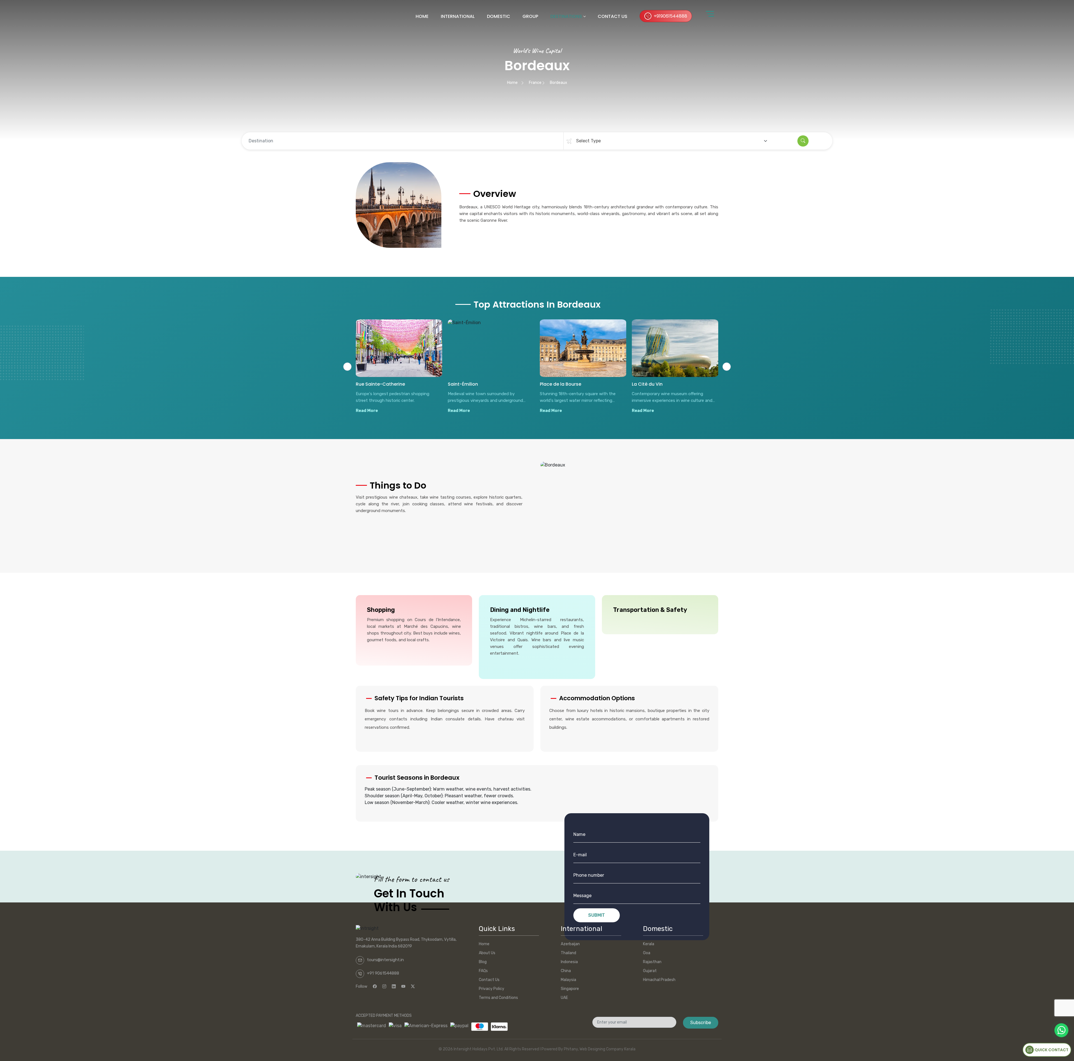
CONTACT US (612, 16)
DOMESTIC (498, 16)
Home (512, 82)
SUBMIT (596, 915)
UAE (564, 997)
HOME (422, 16)
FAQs (483, 970)
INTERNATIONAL (458, 16)
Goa (646, 953)
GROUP (530, 16)
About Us (487, 953)
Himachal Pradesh (659, 979)
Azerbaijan (570, 944)
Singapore (570, 988)
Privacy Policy (491, 988)
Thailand (568, 953)
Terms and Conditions (498, 997)
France (535, 82)
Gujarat (650, 970)
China (566, 970)
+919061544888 (670, 16)
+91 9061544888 (383, 973)
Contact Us (489, 979)
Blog (483, 961)
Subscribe (700, 1022)
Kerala (648, 944)
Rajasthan (652, 961)
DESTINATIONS (566, 16)
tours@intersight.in (385, 959)
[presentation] (347, 366)
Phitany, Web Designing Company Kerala (599, 1049)
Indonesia (569, 961)
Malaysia (568, 979)
